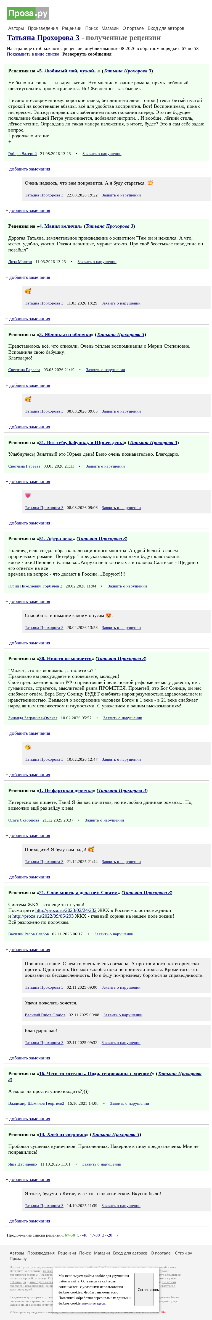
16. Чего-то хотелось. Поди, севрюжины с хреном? (95, 1073)
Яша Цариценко (22, 1164)
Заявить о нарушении (102, 153)
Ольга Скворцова (23, 820)
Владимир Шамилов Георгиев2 (36, 1103)
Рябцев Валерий (22, 153)
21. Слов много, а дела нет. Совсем (78, 892)
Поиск (91, 28)
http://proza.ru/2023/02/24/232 (66, 910)
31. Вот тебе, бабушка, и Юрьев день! (81, 442)
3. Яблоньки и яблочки (65, 334)
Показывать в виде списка (33, 54)
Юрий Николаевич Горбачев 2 (35, 586)
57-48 (82, 1235)
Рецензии (71, 28)
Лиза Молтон (20, 261)
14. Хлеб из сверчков (62, 1134)
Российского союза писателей (138, 1312)
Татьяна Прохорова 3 (43, 37)
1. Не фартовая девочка (66, 790)
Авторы (16, 28)
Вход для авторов (166, 28)
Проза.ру (18, 1258)
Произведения (43, 28)
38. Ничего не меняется (65, 658)
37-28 (107, 1235)
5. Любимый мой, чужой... (68, 71)
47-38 (95, 1235)
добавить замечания (29, 169)
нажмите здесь (93, 1303)
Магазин (110, 28)
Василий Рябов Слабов (28, 934)
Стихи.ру (183, 1253)
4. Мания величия (59, 226)
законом (32, 1274)
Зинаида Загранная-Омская (32, 718)
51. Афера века (56, 538)
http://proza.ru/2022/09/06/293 (43, 916)
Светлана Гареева (24, 370)
